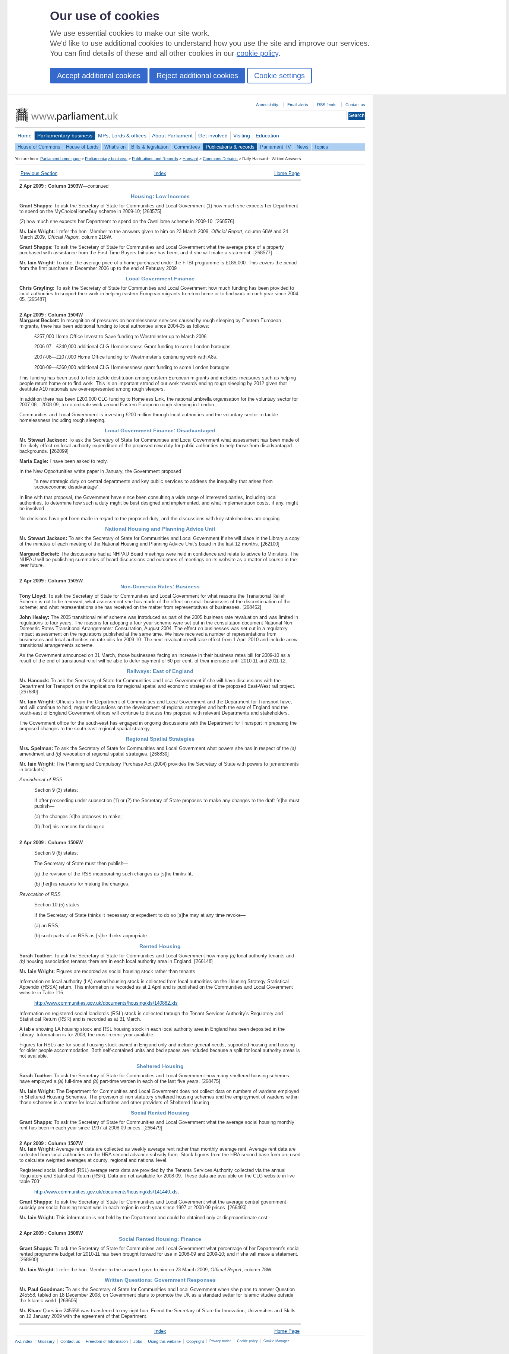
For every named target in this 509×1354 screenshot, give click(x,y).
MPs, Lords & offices (122, 136)
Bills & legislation (149, 147)
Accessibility (267, 104)
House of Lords (82, 147)
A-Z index (23, 1341)
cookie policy (257, 53)
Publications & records (230, 147)
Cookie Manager (276, 1341)
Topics (321, 147)
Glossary (46, 1341)
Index (160, 173)
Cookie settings (279, 75)
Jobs (137, 1341)
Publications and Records (155, 158)
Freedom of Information (107, 1341)
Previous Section (38, 173)
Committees (187, 147)
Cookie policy (247, 1341)
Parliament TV (275, 147)
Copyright (195, 1341)
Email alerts (297, 104)
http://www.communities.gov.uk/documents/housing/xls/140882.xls (106, 1003)
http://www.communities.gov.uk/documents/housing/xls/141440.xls (106, 1192)
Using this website (164, 1341)
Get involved (213, 136)
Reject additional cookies (197, 75)
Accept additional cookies (98, 75)
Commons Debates (220, 158)
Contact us (355, 104)
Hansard (190, 158)
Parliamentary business (64, 136)
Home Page (287, 173)
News (303, 147)
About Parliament (172, 136)
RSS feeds (326, 104)
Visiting (241, 136)
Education (267, 136)
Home (25, 136)
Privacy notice (220, 1341)
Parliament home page (60, 158)
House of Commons (39, 147)
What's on (115, 147)
